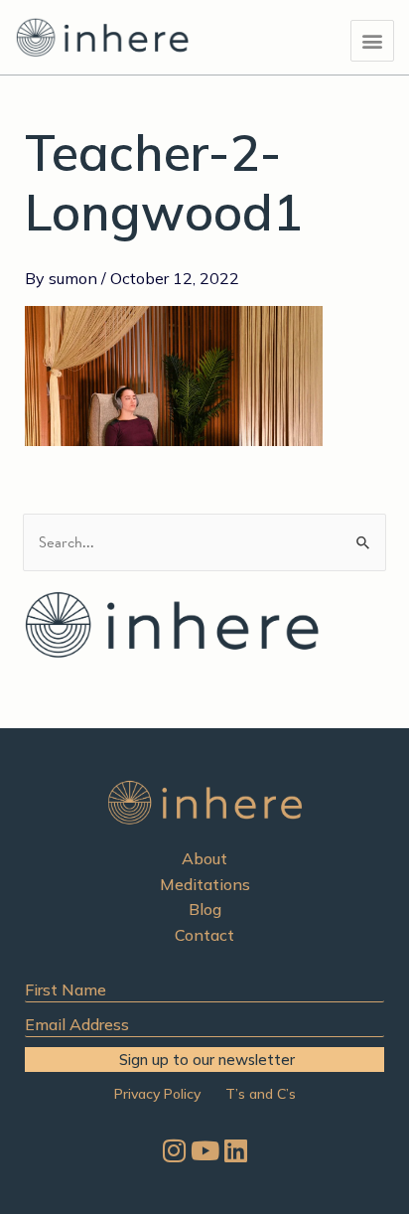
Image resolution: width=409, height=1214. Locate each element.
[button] (372, 41)
